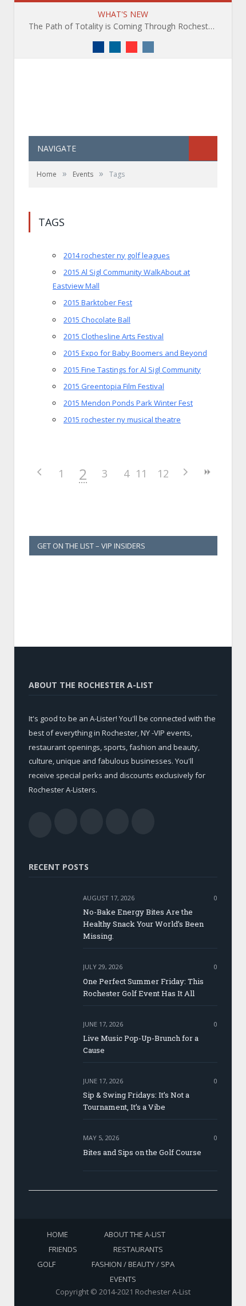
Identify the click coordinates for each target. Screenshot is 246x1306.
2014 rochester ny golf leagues (117, 255)
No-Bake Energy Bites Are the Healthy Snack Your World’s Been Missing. (143, 924)
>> (206, 472)
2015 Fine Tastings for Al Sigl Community (132, 369)
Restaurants (138, 1249)
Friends (63, 1249)
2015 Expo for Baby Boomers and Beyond (135, 353)
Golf (46, 1264)
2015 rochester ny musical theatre (122, 419)
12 (163, 473)
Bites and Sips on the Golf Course (142, 1152)
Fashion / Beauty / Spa (133, 1264)
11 (141, 473)
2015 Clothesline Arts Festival (114, 336)
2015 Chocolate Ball (97, 319)
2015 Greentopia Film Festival (114, 386)
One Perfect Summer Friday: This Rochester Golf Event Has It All (143, 987)
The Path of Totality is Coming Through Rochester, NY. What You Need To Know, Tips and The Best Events (126, 26)
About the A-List (134, 1234)
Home (57, 1234)
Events (123, 1279)
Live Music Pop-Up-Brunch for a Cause (141, 1044)
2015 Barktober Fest (98, 302)
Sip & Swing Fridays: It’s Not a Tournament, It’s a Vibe (136, 1101)
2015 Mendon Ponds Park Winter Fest (128, 403)
